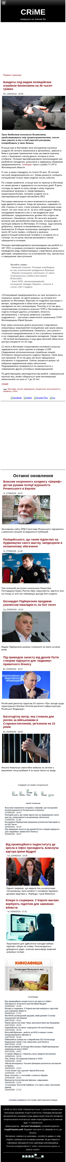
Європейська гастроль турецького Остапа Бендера (29, 1028)
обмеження (36, 1123)
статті (29, 1100)
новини (21, 1100)
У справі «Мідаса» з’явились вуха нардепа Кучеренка (30, 1054)
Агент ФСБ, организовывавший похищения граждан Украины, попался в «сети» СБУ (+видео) (31, 284)
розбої (20, 389)
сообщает (27, 164)
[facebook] (16, 398)
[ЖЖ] (36, 795)
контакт (46, 1100)
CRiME (33, 12)
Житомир (12, 389)
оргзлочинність (53, 389)
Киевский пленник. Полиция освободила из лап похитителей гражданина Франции (32, 268)
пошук (54, 1100)
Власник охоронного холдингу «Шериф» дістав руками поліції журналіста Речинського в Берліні (32, 485)
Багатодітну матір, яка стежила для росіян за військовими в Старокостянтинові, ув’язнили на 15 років (29, 721)
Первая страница (12, 75)
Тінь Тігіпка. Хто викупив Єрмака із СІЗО (23, 1059)
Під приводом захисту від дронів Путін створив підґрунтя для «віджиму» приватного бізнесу (31, 661)
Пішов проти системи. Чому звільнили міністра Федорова (32, 1023)
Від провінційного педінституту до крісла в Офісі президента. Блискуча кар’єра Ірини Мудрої (32, 848)
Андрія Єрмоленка (33, 1113)
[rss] (52, 398)
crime (14, 391)
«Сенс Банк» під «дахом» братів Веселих (24, 1071)
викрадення (29, 389)
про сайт (37, 1100)
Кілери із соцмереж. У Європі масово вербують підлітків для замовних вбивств (32, 904)
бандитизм (41, 389)
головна (12, 1100)
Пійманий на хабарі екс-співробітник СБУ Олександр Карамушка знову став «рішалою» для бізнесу (30, 1040)
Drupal (37, 1109)
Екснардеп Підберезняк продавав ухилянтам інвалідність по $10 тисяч (29, 603)
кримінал (7, 391)
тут (43, 1129)
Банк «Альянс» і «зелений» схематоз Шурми (26, 1075)
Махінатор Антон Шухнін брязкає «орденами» (26, 1080)
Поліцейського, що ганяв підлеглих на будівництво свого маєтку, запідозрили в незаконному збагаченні (32, 543)
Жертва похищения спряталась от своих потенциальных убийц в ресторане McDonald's (32, 276)
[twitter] (28, 398)
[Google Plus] (41, 398)
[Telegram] (44, 795)
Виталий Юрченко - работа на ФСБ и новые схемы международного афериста (29, 1033)
